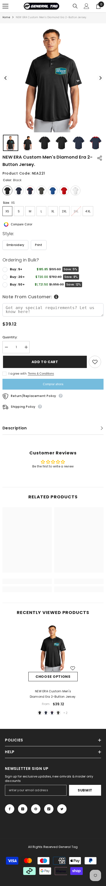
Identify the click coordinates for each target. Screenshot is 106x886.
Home (6, 17)
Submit (85, 790)
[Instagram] (22, 809)
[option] (53, 669)
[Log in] (86, 6)
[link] (27, 581)
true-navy (45, 712)
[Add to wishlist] (95, 362)
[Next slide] (100, 78)
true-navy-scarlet (52, 712)
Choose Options (53, 676)
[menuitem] (10, 143)
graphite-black (58, 712)
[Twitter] (62, 809)
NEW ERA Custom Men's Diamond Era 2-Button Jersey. (53, 694)
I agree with (18, 373)
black (39, 712)
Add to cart (44, 361)
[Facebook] (9, 809)
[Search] (75, 6)
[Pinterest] (35, 809)
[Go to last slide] (5, 78)
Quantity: (10, 337)
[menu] (5, 6)
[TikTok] (48, 809)
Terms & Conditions (41, 373)
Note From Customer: (27, 297)
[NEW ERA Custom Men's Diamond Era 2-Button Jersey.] (53, 647)
